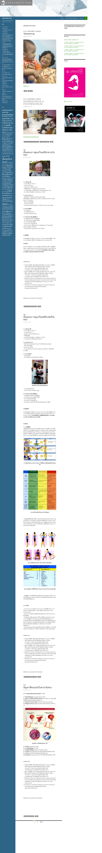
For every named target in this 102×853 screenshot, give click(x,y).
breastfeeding (7, 115)
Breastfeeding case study (7, 116)
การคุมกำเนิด (4, 33)
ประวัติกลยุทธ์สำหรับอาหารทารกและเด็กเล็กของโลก (7, 206)
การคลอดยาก (4, 31)
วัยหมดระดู (28, 33)
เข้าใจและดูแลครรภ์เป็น (6, 96)
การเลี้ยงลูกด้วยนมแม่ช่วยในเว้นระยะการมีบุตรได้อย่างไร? (7, 164)
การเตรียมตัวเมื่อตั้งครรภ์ (6, 52)
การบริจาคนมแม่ (8, 132)
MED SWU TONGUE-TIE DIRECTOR (72, 18)
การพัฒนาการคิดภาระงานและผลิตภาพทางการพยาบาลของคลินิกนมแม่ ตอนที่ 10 (74, 43)
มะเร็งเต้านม (4, 85)
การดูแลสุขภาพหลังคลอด (6, 40)
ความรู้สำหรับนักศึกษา (31, 31)
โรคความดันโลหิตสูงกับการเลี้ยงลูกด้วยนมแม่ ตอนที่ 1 (7, 233)
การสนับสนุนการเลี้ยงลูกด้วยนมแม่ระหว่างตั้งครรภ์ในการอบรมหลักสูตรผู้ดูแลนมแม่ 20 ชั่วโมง (7, 147)
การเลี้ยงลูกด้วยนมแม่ (7, 159)
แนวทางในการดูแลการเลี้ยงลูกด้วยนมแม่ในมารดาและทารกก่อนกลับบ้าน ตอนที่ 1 (7, 228)
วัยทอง (25, 90)
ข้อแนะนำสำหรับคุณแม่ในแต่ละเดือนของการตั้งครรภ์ (7, 183)
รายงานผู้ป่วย (6, 211)
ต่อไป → (42, 822)
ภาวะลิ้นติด (11, 209)
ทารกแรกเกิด (4, 72)
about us (81, 18)
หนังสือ (3, 93)
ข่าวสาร (24, 31)
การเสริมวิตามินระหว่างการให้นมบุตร (7, 171)
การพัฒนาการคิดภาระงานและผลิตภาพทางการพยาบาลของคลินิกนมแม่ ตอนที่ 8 (74, 54)
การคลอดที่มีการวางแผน (6, 30)
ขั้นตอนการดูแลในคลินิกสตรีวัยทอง (30, 306)
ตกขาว (3, 71)
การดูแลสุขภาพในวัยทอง (44, 141)
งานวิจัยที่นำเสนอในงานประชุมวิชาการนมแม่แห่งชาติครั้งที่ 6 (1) (7, 195)
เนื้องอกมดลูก (4, 100)
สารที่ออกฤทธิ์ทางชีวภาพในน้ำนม (7, 218)
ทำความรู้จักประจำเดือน (6, 74)
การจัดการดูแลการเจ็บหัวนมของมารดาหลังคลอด (7, 124)
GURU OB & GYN (7, 18)
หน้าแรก (62, 18)
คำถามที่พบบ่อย (38, 31)
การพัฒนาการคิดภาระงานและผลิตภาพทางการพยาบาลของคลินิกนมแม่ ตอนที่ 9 (74, 46)
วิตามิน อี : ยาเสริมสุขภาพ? (7, 91)
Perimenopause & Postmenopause (33, 102)
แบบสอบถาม (4, 102)
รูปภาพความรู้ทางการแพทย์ (7, 86)
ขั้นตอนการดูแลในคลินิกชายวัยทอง (39, 153)
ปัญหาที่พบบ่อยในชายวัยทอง (37, 687)
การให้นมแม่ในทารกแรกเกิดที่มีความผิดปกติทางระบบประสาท (7, 179)
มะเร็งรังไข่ (4, 83)
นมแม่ (3, 76)
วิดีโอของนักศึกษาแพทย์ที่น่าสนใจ (71, 39)
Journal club (4, 28)
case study (4, 26)
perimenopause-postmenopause (31, 136)
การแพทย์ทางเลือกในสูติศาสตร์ (7, 54)
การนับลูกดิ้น (4, 49)
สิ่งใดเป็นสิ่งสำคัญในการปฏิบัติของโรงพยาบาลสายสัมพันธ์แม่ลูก (7, 220)
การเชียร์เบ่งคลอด (5, 51)
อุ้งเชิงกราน (4, 94)
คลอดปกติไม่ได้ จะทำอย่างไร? (7, 61)
